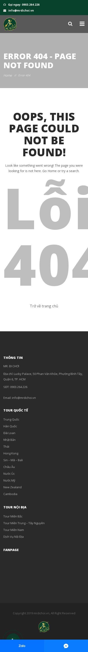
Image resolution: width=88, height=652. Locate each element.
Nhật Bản (9, 440)
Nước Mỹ (9, 480)
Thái (6, 446)
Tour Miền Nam (13, 530)
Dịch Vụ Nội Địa (13, 537)
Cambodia (10, 494)
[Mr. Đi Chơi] (10, 24)
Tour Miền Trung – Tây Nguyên (24, 523)
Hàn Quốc (10, 426)
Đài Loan (9, 433)
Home (7, 75)
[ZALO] (22, 646)
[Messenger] (66, 646)
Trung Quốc (11, 419)
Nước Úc (9, 474)
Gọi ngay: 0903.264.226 (23, 5)
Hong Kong (10, 453)
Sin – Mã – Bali (13, 460)
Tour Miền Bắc (12, 516)
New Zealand (12, 487)
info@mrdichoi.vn (21, 10)
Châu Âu (9, 467)
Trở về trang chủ (44, 306)
